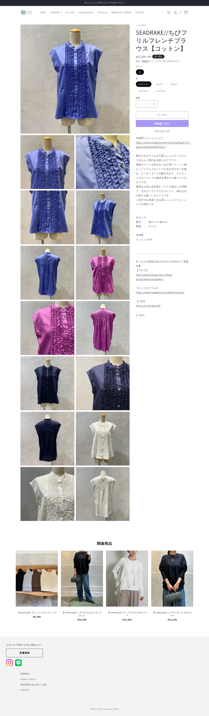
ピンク (160, 85)
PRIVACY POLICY (28, 679)
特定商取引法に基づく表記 (33, 684)
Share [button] (142, 315)
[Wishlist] (181, 12)
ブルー (175, 85)
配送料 (145, 61)
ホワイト (144, 85)
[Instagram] (9, 662)
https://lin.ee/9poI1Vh (148, 305)
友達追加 (24, 652)
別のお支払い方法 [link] (162, 131)
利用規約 (24, 673)
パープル (161, 92)
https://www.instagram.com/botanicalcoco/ (160, 292)
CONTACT (24, 689)
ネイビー (144, 92)
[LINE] (18, 662)
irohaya (99, 709)
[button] (56, 12)
